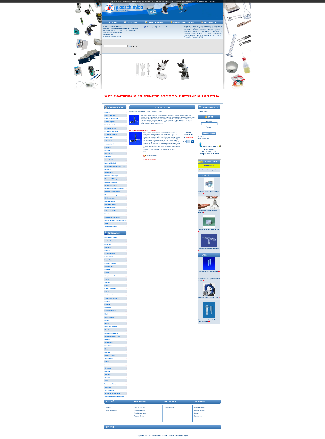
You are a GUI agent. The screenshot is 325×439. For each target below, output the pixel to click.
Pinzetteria (108, 346)
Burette (106, 272)
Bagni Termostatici (110, 115)
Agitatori (107, 112)
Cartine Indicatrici (110, 288)
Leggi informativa (202, 1)
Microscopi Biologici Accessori (114, 179)
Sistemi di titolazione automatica (115, 220)
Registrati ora (202, 137)
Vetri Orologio (109, 390)
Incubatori (107, 169)
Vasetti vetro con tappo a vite (114, 396)
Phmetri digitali (109, 201)
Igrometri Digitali (110, 163)
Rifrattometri (108, 214)
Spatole (107, 377)
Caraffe (106, 285)
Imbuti (106, 323)
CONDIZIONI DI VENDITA (183, 22)
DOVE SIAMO (132, 22)
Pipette (106, 349)
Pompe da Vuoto (110, 210)
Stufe (106, 223)
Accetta (212, 1)
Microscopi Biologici (111, 176)
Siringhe (107, 371)
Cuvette (107, 304)
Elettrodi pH (108, 153)
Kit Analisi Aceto (110, 125)
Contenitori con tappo (111, 298)
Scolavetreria (108, 358)
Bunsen (107, 269)
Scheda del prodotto (149, 159)
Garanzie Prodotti (199, 407)
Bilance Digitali (109, 121)
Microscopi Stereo (110, 185)
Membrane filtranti (110, 326)
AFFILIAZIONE (210, 22)
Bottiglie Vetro (109, 266)
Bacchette (107, 247)
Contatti (108, 407)
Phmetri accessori (110, 204)
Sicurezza (107, 368)
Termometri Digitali (110, 226)
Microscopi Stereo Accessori (114, 188)
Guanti (106, 320)
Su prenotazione (152, 155)
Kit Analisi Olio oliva (111, 131)
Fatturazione (198, 416)
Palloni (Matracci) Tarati (112, 336)
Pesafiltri (107, 339)
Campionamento (110, 276)
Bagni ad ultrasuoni (111, 118)
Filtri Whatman (109, 317)
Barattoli (107, 250)
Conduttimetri (109, 144)
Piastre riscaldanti (110, 207)
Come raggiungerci (111, 410)
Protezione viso (109, 355)
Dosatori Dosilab (157, 111)
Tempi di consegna (139, 413)
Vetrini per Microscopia (112, 393)
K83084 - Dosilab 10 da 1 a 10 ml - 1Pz (143, 130)
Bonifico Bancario (169, 407)
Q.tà (184, 141)
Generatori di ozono (111, 160)
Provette (107, 352)
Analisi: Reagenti (110, 241)
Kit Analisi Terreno (110, 134)
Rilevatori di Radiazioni (112, 217)
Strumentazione (139, 111)
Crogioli (107, 301)
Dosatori (107, 150)
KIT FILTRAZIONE (110, 311)
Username (209, 121)
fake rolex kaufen (234, 434)
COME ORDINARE (155, 22)
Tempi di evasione (139, 410)
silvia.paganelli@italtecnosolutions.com (159, 27)
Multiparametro (109, 198)
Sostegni (107, 374)
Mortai (106, 330)
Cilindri (106, 291)
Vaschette (107, 387)
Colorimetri (108, 141)
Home (131, 111)
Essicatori (107, 307)
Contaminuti (108, 295)
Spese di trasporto (139, 407)
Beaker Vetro (108, 257)
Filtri (106, 314)
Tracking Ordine (139, 416)
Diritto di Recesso (199, 410)
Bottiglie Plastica (110, 263)
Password (209, 127)
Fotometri (107, 156)
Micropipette (108, 172)
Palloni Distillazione (111, 333)
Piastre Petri (108, 342)
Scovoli (106, 361)
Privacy (196, 413)
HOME (114, 22)
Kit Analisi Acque (110, 128)
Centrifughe (108, 137)
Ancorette (107, 244)
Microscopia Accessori (112, 191)
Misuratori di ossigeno (111, 195)
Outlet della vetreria (111, 237)
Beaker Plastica (109, 253)
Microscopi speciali (110, 182)
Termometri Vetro (110, 384)
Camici (106, 279)
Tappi (106, 381)
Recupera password (204, 138)
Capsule (107, 282)
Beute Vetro (108, 260)
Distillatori (107, 147)
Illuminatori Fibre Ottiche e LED (115, 166)
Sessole (107, 365)
